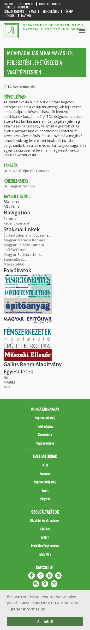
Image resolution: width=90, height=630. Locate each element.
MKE (7, 387)
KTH (45, 464)
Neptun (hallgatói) (45, 481)
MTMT (45, 537)
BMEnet (45, 528)
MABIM (9, 382)
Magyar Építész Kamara (24, 245)
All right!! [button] (45, 621)
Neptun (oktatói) (45, 417)
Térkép (68, 11)
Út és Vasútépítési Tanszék (26, 170)
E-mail (32, 11)
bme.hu (8, 4)
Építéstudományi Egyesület (27, 235)
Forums (10, 218)
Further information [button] (26, 609)
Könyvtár (45, 498)
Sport (45, 490)
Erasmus (45, 473)
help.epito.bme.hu (18, 7)
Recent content (17, 223)
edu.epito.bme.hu (50, 4)
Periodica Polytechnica (45, 545)
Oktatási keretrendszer (45, 520)
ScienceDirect (15, 259)
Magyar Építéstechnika (23, 254)
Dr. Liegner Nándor (19, 186)
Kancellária (45, 434)
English (11, 15)
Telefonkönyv (50, 11)
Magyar (26, 15)
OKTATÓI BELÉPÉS (14, 11)
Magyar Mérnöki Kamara (25, 240)
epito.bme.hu (26, 4)
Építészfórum (15, 249)
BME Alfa (45, 554)
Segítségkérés (45, 442)
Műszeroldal (14, 264)
